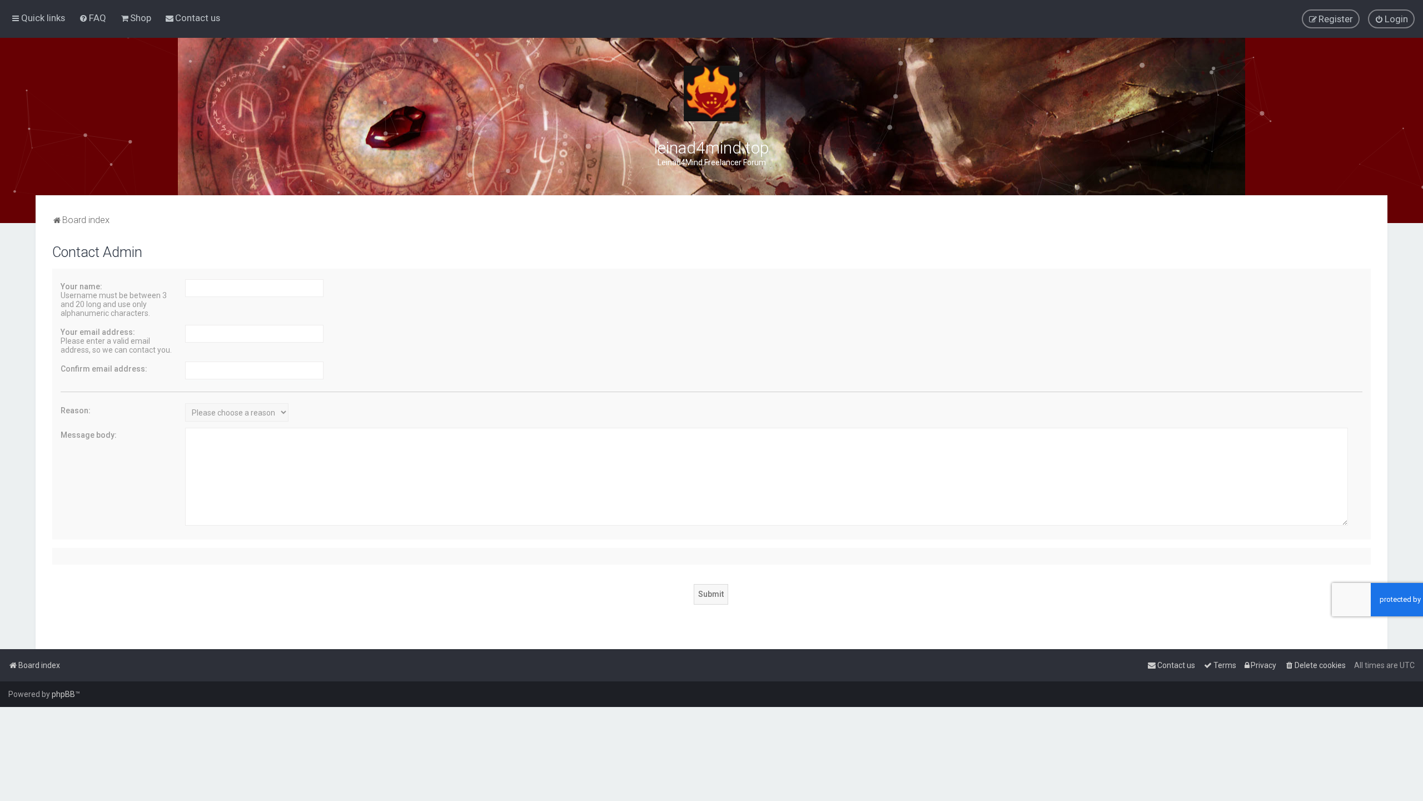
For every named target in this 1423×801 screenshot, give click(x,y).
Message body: (89, 435)
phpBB (63, 694)
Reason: (76, 410)
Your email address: (98, 332)
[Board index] (711, 93)
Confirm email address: (104, 368)
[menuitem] (92, 17)
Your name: (81, 286)
